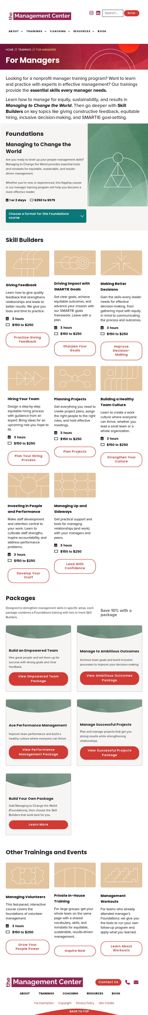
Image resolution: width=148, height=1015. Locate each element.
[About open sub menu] (22, 31)
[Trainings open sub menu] (45, 31)
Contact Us (108, 982)
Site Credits (106, 1003)
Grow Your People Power (28, 947)
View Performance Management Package (38, 752)
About (14, 31)
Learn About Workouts (121, 948)
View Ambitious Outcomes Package (110, 678)
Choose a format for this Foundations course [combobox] (39, 216)
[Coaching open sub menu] (69, 31)
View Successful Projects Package (110, 753)
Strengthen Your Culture (121, 459)
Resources (81, 31)
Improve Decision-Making (121, 350)
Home (9, 49)
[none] (17, 31)
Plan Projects (75, 451)
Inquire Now (75, 950)
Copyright (64, 1003)
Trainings (34, 31)
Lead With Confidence (75, 566)
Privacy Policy (85, 1003)
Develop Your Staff (28, 575)
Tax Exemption (44, 1003)
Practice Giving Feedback (27, 339)
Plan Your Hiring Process (28, 458)
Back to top (79, 1011)
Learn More (38, 824)
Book (102, 31)
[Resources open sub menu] (93, 31)
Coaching (58, 31)
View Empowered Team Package (38, 679)
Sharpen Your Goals (75, 348)
